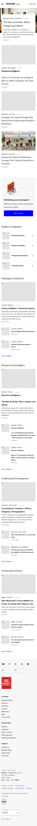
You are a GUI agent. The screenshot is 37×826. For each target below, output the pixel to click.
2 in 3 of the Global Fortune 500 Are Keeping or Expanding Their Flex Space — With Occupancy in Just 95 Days (23, 433)
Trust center (6, 717)
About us (5, 703)
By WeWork (5, 418)
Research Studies (7, 392)
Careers (4, 709)
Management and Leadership (19, 547)
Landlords (5, 729)
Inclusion (5, 706)
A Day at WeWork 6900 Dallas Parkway (23, 331)
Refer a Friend (7, 732)
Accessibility (19, 788)
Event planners (7, 735)
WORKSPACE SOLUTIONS (8, 114)
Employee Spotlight (17, 637)
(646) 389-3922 (8, 770)
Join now (32, 4)
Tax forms (5, 756)
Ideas (17, 4)
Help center (6, 753)
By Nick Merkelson (16, 349)
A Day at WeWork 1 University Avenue (18, 308)
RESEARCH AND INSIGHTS (12, 18)
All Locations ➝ (7, 819)
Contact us (5, 747)
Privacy (4, 786)
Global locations (7, 700)
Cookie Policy (19, 786)
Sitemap (29, 788)
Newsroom (5, 711)
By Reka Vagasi (5, 321)
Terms (11, 786)
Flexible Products (7, 305)
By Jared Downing (16, 629)
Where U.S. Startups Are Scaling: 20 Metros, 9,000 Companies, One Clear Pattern (23, 455)
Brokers (4, 727)
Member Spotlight (7, 597)
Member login (6, 750)
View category (7, 356)
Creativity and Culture (9, 505)
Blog (3, 714)
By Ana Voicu (14, 334)
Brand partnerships (8, 738)
